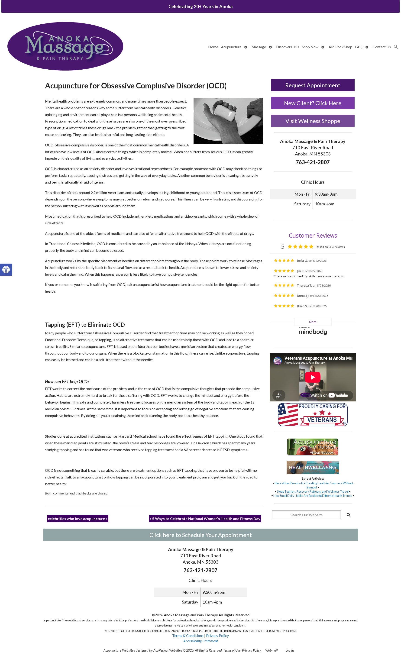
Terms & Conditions (188, 635)
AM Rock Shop (340, 47)
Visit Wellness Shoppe (312, 120)
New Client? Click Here (312, 103)
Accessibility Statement (200, 641)
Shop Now (310, 47)
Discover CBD (287, 47)
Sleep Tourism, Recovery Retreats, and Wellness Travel (313, 491)
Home (213, 47)
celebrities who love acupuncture (77, 518)
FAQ (358, 47)
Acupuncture (231, 47)
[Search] (348, 514)
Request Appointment (312, 85)
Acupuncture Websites (119, 650)
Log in (290, 650)
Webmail (271, 650)
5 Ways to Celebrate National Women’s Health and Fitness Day (205, 518)
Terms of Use (232, 650)
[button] (6, 270)
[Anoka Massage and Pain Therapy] (65, 46)
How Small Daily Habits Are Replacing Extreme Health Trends (312, 495)
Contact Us (382, 47)
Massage (259, 47)
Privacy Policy (217, 635)
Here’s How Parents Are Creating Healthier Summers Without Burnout (314, 485)
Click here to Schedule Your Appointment (200, 534)
